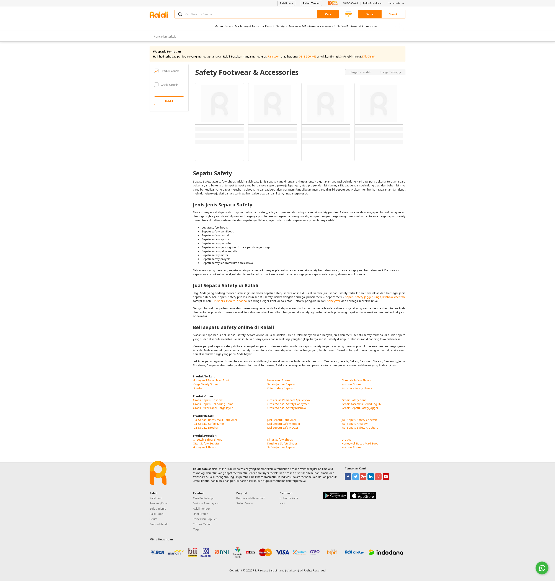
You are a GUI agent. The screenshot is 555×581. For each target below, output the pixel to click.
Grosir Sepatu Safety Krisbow (286, 408)
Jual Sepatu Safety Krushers (360, 428)
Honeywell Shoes (278, 380)
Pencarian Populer (205, 519)
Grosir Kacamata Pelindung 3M (362, 404)
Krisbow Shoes (351, 384)
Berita (153, 519)
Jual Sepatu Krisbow (354, 424)
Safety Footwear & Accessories (357, 26)
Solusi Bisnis (158, 508)
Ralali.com (286, 3)
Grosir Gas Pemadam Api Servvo (288, 400)
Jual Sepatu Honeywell (281, 420)
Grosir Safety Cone (354, 400)
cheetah (399, 297)
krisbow (387, 297)
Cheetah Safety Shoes (356, 380)
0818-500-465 (350, 3)
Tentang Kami (159, 503)
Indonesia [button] (395, 3)
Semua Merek (159, 524)
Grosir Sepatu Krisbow (207, 400)
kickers (230, 301)
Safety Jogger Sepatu (281, 384)
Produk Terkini (202, 524)
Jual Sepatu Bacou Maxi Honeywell (215, 420)
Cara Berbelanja (203, 498)
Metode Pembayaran (206, 503)
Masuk (393, 14)
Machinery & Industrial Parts (253, 26)
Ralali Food (156, 514)
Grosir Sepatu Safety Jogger (360, 408)
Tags (196, 529)
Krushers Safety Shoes (357, 388)
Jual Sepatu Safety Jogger (283, 424)
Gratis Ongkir (169, 85)
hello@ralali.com (373, 3)
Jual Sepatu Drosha (205, 428)
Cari (328, 14)
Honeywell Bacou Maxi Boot (211, 380)
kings (377, 297)
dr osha (242, 301)
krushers (219, 301)
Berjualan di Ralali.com (250, 498)
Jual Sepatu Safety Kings (209, 424)
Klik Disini (368, 56)
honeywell (334, 301)
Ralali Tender (311, 3)
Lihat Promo (200, 514)
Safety (280, 26)
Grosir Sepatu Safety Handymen (288, 404)
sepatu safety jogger (358, 297)
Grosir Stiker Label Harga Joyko (213, 408)
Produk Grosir (170, 71)
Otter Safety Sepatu (280, 388)
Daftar (370, 14)
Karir (283, 503)
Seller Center (244, 503)
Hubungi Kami (289, 498)
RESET (169, 101)
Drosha (197, 388)
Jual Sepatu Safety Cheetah (359, 420)
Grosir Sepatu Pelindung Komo (213, 404)
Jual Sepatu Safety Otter (282, 428)
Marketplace (223, 26)
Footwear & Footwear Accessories (311, 26)
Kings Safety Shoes (206, 384)
